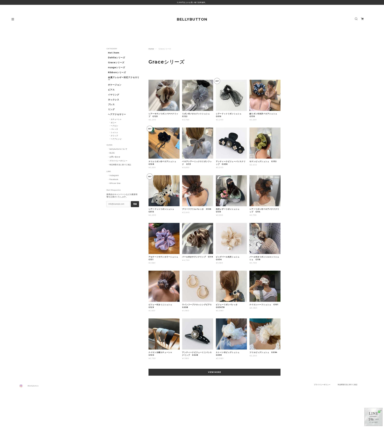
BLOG (112, 153)
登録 (135, 204)
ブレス (111, 104)
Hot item (113, 53)
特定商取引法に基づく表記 (120, 165)
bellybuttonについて (118, 149)
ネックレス (113, 99)
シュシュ (114, 132)
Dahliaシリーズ (116, 57)
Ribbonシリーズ (117, 72)
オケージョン (115, 85)
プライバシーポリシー (119, 161)
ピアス (111, 89)
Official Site (115, 183)
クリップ (114, 136)
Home (151, 49)
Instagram (114, 175)
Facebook (114, 179)
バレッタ (114, 129)
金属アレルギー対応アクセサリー (123, 78)
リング (111, 109)
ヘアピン (114, 126)
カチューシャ (116, 119)
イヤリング (113, 94)
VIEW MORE (214, 372)
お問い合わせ (115, 157)
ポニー (113, 123)
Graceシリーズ (116, 62)
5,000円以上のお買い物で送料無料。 (192, 2)
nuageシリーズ (116, 67)
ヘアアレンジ (116, 139)
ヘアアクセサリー (117, 114)
